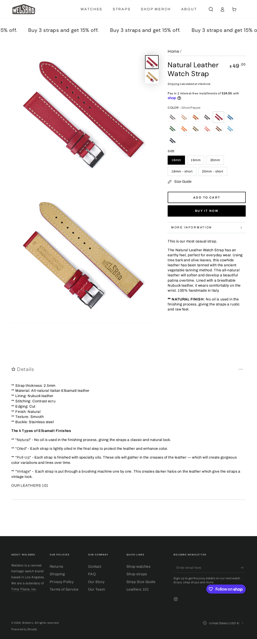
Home (173, 51)
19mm (196, 160)
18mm (176, 160)
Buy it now (207, 211)
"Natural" (23, 440)
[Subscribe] (243, 568)
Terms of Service (64, 589)
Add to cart (206, 197)
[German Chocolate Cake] (207, 117)
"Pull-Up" (23, 457)
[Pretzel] (218, 129)
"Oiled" (21, 448)
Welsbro (27, 622)
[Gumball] (230, 117)
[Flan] (195, 117)
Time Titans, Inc (23, 589)
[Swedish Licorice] (172, 140)
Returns (56, 566)
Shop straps (136, 574)
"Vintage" (23, 471)
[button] (211, 9)
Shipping (173, 84)
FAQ (92, 574)
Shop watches (138, 566)
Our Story (96, 582)
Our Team (96, 589)
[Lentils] (195, 129)
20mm (215, 160)
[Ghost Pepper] (218, 117)
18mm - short (182, 171)
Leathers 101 (137, 589)
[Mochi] (207, 129)
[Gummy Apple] (172, 129)
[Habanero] (184, 129)
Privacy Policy (62, 582)
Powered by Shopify (24, 629)
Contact (94, 566)
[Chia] (172, 117)
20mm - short (212, 171)
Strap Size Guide (141, 582)
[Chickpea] (184, 117)
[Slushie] (230, 129)
